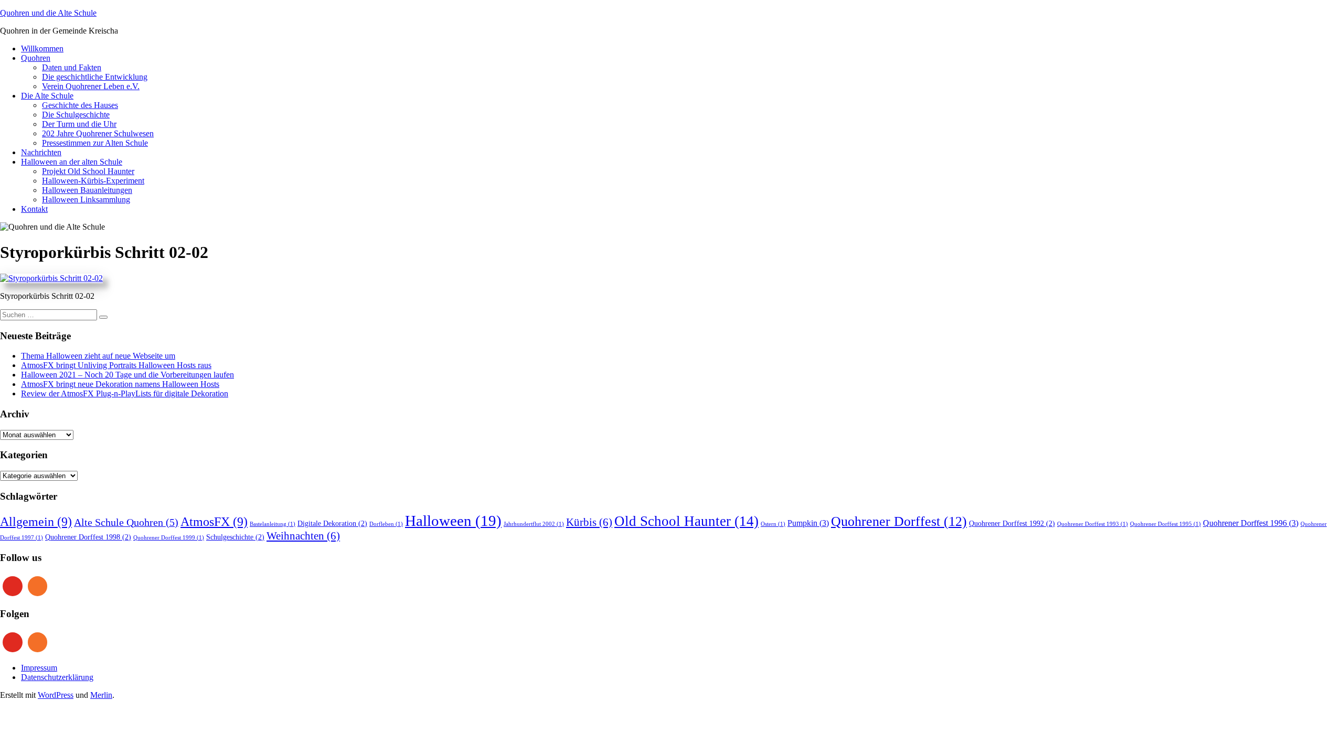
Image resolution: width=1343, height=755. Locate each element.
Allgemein (36, 521)
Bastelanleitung (272, 524)
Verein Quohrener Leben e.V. (91, 86)
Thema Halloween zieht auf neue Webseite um (98, 355)
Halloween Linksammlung (86, 199)
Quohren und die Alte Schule (48, 12)
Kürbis (589, 522)
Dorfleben (386, 524)
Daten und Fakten (71, 67)
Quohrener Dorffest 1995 (1165, 524)
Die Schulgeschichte (76, 114)
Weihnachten (303, 536)
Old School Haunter (686, 521)
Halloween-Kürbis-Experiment (93, 180)
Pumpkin (808, 523)
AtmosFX (214, 521)
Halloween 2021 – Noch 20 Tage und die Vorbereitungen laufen (127, 374)
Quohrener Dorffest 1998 (88, 537)
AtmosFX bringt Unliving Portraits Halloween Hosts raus (116, 365)
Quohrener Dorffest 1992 (1012, 523)
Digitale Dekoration (332, 523)
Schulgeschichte (235, 537)
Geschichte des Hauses (80, 105)
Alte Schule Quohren (126, 522)
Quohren (35, 57)
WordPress (55, 695)
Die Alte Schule (47, 95)
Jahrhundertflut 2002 (534, 524)
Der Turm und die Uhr (79, 124)
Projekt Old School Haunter (88, 171)
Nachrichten (41, 152)
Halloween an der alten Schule (71, 161)
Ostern (773, 524)
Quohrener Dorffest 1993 (1092, 524)
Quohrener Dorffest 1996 (1250, 523)
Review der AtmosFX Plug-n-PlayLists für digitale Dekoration (124, 393)
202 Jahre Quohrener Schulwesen (98, 133)
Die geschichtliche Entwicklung (94, 76)
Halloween (453, 520)
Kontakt (34, 208)
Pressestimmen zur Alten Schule (95, 142)
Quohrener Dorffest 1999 (168, 538)
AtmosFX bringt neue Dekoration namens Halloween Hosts (120, 384)
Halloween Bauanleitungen (87, 190)
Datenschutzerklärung (57, 677)
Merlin (101, 695)
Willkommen (42, 48)
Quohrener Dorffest (899, 521)
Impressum (39, 667)
